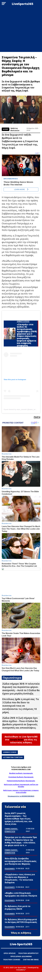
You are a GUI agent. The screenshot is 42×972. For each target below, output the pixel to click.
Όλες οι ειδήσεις (21, 933)
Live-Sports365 (21, 944)
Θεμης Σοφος (10, 752)
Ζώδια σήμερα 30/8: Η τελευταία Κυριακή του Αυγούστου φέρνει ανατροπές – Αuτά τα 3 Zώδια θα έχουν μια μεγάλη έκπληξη (21, 688)
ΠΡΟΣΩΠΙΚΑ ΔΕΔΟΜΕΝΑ (21, 956)
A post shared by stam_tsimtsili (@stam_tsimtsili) (22, 409)
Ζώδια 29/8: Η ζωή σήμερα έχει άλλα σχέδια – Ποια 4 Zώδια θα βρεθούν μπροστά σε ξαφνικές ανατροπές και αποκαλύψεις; (20, 722)
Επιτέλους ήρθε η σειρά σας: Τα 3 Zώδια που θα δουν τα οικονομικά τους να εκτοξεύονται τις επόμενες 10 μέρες (20, 706)
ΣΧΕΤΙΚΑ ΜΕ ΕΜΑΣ (31, 959)
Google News (16, 739)
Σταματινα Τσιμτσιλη (13, 757)
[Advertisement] (21, 30)
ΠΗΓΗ (37, 417)
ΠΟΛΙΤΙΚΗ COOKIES (11, 959)
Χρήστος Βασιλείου (14, 129)
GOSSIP (5, 129)
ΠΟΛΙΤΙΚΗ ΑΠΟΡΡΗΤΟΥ (28, 953)
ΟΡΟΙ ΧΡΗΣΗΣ (10, 953)
